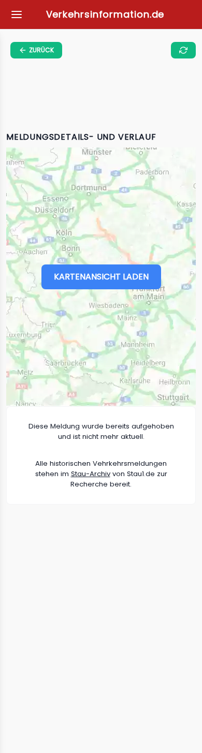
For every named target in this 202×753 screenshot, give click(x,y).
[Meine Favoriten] (16, 14)
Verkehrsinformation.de (105, 14)
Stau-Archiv (90, 474)
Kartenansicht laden (101, 277)
